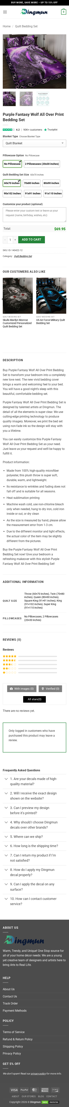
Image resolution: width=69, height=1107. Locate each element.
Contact (51, 1096)
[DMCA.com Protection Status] (50, 1102)
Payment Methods (14, 1010)
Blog (41, 1096)
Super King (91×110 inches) (40, 606)
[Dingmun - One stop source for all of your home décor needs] (34, 12)
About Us (9, 989)
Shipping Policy (13, 1046)
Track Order (10, 1003)
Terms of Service (13, 1032)
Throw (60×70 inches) (36, 593)
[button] (5, 11)
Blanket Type (10, 136)
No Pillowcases (33, 616)
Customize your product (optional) (23, 204)
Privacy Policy (12, 1053)
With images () (24, 688)
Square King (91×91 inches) (40, 600)
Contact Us (10, 996)
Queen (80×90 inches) (46, 597)
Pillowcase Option (13, 155)
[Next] (60, 61)
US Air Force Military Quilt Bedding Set (50, 322)
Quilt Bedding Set (26, 26)
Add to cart (31, 239)
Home (6, 26)
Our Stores (29, 1096)
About (15, 1096)
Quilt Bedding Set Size (16, 174)
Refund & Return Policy (18, 1039)
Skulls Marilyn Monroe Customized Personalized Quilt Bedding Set (17, 323)
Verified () (52, 688)
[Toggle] (6, 779)
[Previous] (8, 61)
